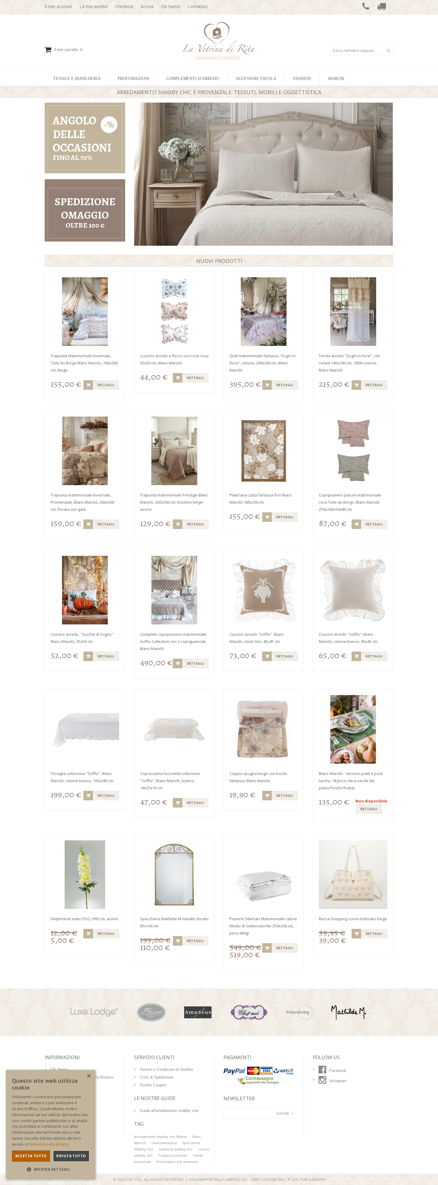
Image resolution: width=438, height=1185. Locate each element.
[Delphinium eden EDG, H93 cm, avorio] (85, 874)
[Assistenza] (365, 7)
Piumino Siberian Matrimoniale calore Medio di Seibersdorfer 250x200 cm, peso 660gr (263, 926)
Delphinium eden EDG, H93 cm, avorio (84, 918)
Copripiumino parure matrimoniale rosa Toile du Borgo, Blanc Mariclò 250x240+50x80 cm (350, 502)
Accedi (147, 6)
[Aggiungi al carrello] (88, 385)
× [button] (88, 1076)
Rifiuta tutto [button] (71, 1155)
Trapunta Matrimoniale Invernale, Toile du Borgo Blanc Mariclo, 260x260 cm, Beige (84, 363)
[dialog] (50, 1124)
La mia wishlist (94, 6)
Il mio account (58, 6)
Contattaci (198, 6)
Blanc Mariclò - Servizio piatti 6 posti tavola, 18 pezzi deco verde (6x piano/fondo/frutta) (351, 780)
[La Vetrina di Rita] (219, 25)
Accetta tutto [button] (31, 1155)
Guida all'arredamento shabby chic (169, 1110)
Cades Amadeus (164, 1143)
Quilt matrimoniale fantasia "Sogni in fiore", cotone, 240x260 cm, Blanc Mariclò (262, 363)
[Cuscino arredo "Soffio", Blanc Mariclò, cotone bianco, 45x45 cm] (353, 590)
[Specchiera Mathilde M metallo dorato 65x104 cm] (174, 874)
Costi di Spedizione (156, 1077)
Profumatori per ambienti (177, 1161)
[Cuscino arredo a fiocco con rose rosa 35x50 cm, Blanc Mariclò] (174, 311)
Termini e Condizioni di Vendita (166, 1069)
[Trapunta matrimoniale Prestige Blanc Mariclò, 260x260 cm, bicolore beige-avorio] (174, 451)
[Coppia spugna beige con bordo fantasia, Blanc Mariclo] (263, 729)
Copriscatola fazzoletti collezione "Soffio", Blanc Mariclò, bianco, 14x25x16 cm (170, 780)
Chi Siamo (170, 6)
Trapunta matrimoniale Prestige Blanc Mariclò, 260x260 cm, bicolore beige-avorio (174, 502)
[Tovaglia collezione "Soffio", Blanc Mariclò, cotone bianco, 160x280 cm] (85, 729)
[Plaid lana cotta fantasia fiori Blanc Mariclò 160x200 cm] (263, 451)
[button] (50, 1169)
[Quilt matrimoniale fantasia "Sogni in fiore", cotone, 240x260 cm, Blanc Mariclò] (263, 311)
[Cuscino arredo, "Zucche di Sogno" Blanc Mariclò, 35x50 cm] (85, 590)
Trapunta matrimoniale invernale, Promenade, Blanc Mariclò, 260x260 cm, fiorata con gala (82, 502)
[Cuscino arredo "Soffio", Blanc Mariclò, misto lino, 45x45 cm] (263, 590)
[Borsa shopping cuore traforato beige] (353, 874)
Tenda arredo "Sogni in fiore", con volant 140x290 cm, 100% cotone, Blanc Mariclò (349, 363)
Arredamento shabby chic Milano (160, 1136)
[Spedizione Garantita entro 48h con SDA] (381, 7)
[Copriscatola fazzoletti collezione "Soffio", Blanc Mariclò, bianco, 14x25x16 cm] (174, 729)
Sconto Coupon (153, 1085)
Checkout (124, 6)
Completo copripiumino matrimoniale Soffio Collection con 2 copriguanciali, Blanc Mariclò (173, 641)
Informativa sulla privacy (47, 1144)
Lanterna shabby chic (176, 1149)
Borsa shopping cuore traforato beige (353, 918)
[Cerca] (388, 50)
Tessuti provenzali (172, 1155)
